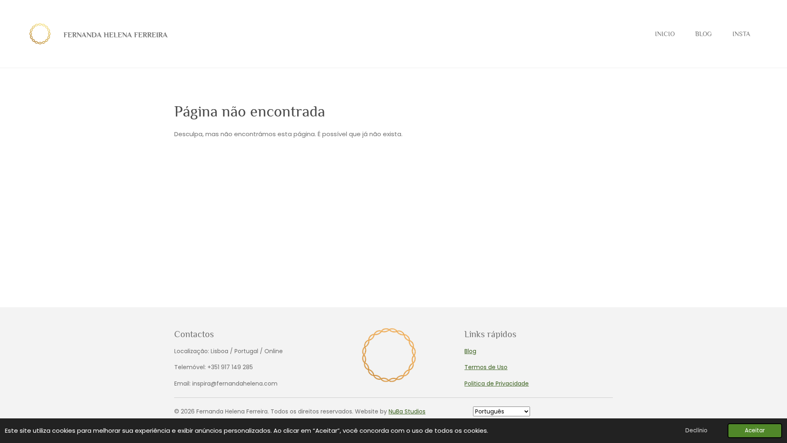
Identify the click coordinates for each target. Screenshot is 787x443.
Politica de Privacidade (496, 383)
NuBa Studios (407, 411)
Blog (470, 351)
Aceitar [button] (755, 430)
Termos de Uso (485, 367)
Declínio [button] (696, 430)
